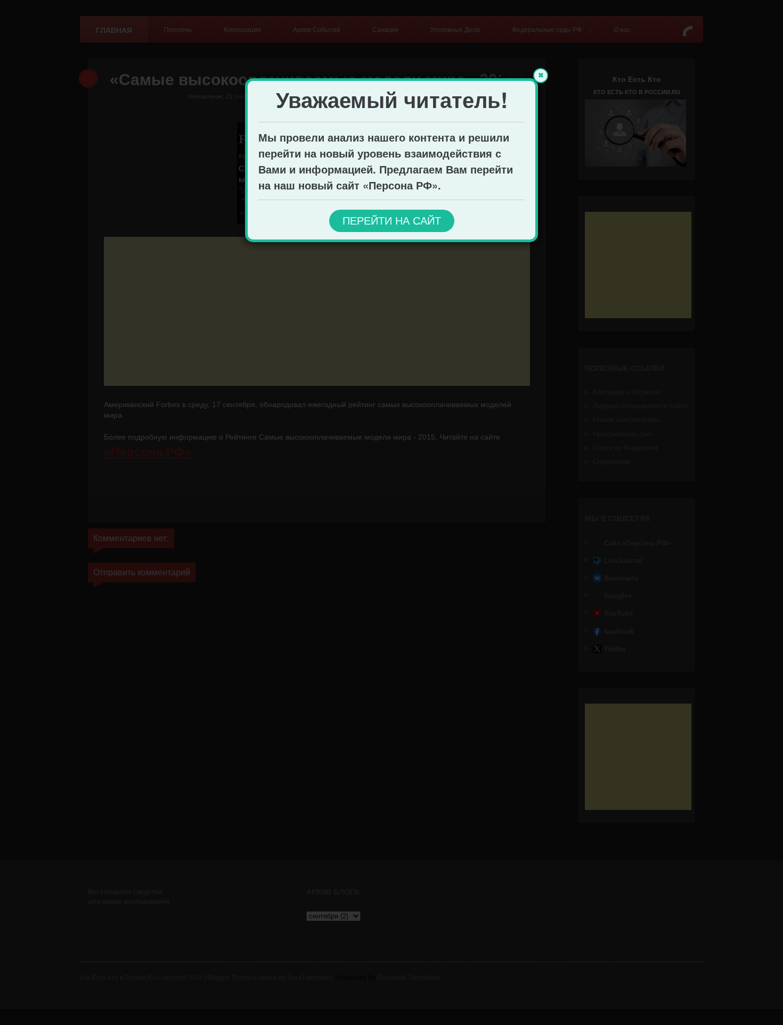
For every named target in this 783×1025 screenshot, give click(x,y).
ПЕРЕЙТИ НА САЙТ (391, 221)
